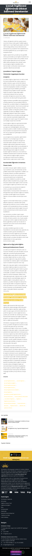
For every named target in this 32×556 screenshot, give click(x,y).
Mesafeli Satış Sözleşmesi (7, 513)
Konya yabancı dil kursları (21, 396)
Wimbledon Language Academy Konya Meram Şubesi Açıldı (18, 421)
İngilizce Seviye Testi (6, 503)
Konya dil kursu (21, 403)
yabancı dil (22, 405)
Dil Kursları (3, 501)
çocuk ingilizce (20, 381)
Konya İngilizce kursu (9, 387)
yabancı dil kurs (8, 408)
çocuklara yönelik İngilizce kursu (12, 394)
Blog (2, 507)
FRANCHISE (3, 511)
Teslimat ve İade (5, 515)
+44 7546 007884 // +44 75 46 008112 (13, 542)
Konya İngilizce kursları (10, 385)
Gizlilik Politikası (16, 554)
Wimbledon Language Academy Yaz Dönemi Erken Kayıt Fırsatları (18, 436)
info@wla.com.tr (7, 533)
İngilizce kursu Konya (9, 401)
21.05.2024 (7, 38)
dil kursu (6, 405)
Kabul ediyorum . (16, 551)
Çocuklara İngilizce (9, 399)
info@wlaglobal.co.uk (8, 544)
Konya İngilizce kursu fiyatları (11, 390)
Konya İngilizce (8, 392)
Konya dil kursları (8, 396)
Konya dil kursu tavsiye (10, 403)
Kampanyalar (4, 509)
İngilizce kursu (14, 405)
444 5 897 (6, 531)
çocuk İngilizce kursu (9, 381)
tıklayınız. (16, 459)
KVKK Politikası (4, 517)
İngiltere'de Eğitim (5, 505)
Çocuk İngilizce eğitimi (10, 383)
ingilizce (18, 399)
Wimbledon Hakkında (6, 499)
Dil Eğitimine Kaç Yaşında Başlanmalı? (18, 428)
